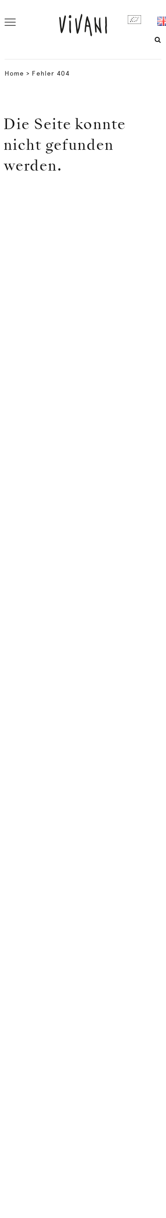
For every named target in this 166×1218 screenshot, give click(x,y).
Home (14, 73)
